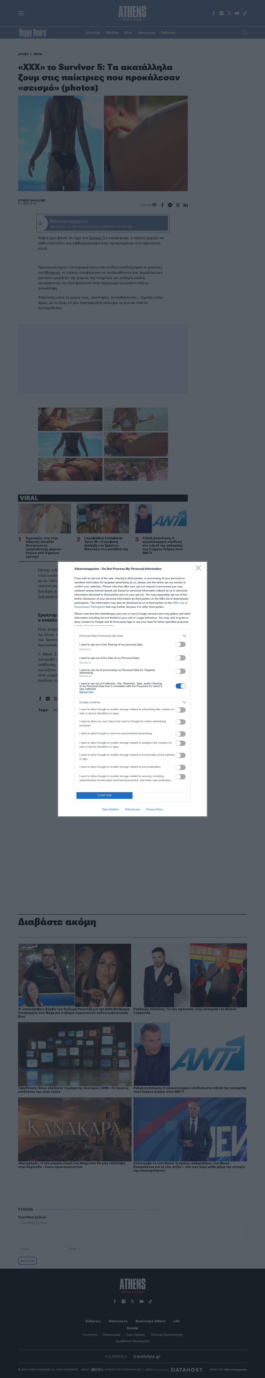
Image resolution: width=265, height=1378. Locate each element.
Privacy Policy (154, 809)
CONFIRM (104, 795)
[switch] (181, 644)
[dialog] (132, 689)
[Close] (199, 569)
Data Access (132, 809)
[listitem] (132, 636)
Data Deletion (110, 809)
